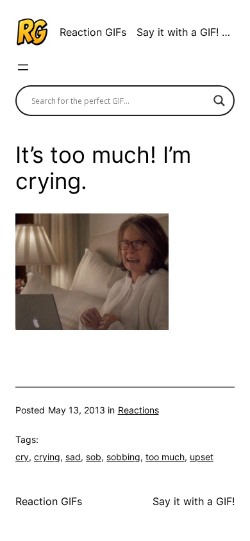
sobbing (123, 456)
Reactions (138, 409)
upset (201, 456)
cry (22, 456)
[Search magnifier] (219, 101)
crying (47, 456)
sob (93, 456)
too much (165, 456)
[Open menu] (23, 67)
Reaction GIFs (93, 32)
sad (73, 456)
